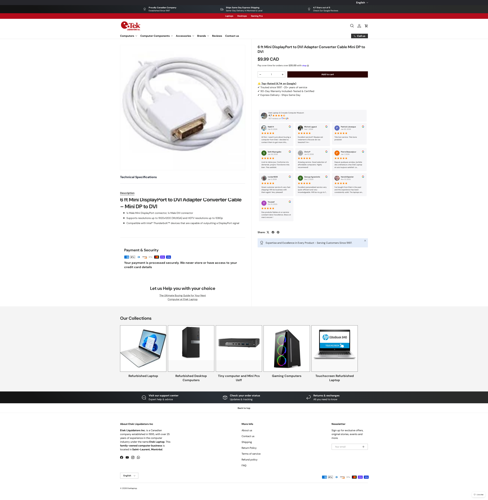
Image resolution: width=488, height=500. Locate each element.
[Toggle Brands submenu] (208, 35)
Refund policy (249, 459)
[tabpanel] (182, 214)
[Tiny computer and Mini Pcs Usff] (239, 348)
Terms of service (251, 453)
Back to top (244, 408)
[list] (182, 107)
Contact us (232, 36)
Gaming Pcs (257, 16)
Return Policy (249, 448)
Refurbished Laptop (143, 376)
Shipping (247, 442)
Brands (201, 36)
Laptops (229, 16)
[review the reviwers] (290, 127)
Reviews (217, 36)
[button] (366, 26)
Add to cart (327, 74)
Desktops (242, 16)
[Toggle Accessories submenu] (193, 35)
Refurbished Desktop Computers (191, 378)
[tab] (127, 193)
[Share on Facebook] (273, 232)
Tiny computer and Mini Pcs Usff (239, 378)
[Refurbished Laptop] (143, 348)
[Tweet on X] (267, 232)
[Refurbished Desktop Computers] (191, 348)
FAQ (244, 465)
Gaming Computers (286, 376)
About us (247, 430)
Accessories (183, 36)
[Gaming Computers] (287, 348)
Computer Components (155, 36)
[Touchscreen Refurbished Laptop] (335, 348)
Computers (127, 36)
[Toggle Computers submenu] (136, 35)
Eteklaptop (132, 488)
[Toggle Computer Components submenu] (171, 35)
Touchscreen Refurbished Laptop (334, 378)
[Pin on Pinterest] (278, 232)
